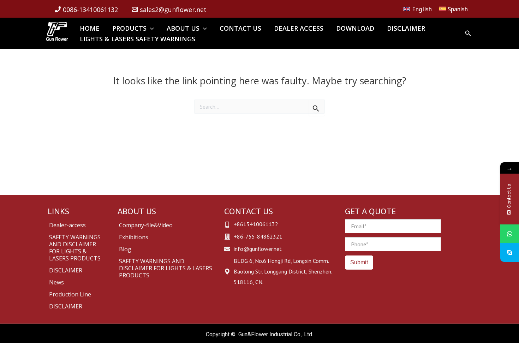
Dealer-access (67, 225)
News (56, 282)
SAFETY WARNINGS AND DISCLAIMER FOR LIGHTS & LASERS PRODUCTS (75, 247)
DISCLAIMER (65, 270)
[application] (150, 28)
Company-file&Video (146, 225)
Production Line (70, 294)
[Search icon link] (468, 34)
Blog (125, 249)
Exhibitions (133, 237)
